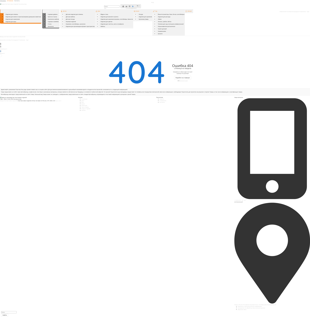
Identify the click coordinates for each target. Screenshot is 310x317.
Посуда (141, 14)
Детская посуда (70, 19)
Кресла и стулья (52, 17)
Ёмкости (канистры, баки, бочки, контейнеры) (171, 14)
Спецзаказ (3, 1)
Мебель (47, 11)
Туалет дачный (162, 29)
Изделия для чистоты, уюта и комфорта (112, 24)
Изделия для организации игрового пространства (80, 26)
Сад (156, 11)
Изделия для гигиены (12, 14)
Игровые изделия (71, 21)
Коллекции (84, 99)
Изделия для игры (11, 21)
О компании (162, 100)
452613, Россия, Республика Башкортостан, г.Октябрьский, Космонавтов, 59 (255, 304)
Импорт (190, 11)
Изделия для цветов (106, 21)
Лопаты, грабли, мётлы (164, 21)
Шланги (160, 33)
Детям (64, 11)
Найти (5, 315)
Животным (6, 11)
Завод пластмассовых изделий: (8, 100)
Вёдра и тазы (104, 14)
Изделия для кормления (13, 19)
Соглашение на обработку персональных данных (251, 308)
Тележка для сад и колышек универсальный (170, 24)
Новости (161, 99)
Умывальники (162, 31)
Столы (49, 24)
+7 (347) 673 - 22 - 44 (239, 200)
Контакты (17, 1)
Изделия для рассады (164, 17)
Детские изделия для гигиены (74, 14)
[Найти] (105, 8)
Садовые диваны (52, 14)
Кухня (137, 11)
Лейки (159, 19)
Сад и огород (85, 107)
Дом (99, 11)
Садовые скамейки (53, 21)
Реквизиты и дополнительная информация (250, 306)
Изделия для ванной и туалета (109, 17)
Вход (152, 2)
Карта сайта (58, 100)
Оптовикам (10, 1)
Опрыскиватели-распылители (166, 26)
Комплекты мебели (53, 19)
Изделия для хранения (145, 17)
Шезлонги (51, 26)
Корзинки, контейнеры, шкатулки (75, 24)
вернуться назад (184, 80)
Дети (82, 100)
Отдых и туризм (85, 108)
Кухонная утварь (143, 19)
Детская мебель (70, 17)
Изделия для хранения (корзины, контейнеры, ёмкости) (117, 19)
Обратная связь (242, 309)
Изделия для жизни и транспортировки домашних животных (23, 17)
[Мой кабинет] (123, 6)
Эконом (83, 110)
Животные (84, 105)
